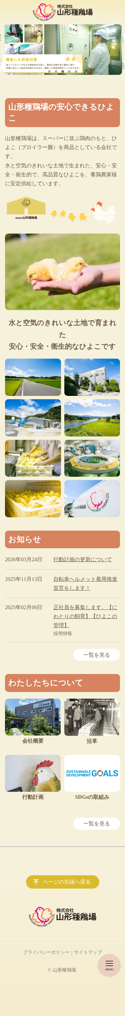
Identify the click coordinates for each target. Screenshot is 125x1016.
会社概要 (33, 741)
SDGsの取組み (92, 797)
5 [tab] (76, 71)
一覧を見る (96, 655)
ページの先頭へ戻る (67, 882)
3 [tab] (62, 71)
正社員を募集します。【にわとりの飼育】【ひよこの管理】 (85, 616)
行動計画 (33, 797)
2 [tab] (56, 71)
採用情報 (62, 633)
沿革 (92, 741)
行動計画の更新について (82, 559)
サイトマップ (88, 952)
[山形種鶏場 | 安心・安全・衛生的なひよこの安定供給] (63, 12)
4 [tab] (69, 71)
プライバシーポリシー (46, 952)
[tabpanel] (62, 49)
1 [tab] (49, 71)
